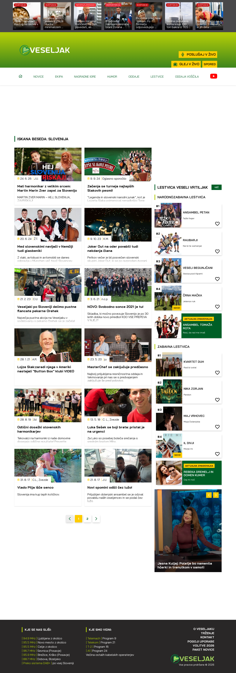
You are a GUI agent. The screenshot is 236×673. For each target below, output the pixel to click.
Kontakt (207, 637)
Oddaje (134, 76)
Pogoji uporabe (201, 641)
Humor (112, 76)
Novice (39, 76)
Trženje (207, 633)
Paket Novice (203, 649)
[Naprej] (96, 518)
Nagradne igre (85, 76)
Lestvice (157, 76)
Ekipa (59, 76)
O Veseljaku (203, 629)
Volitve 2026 (203, 645)
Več (216, 187)
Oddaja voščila (187, 76)
